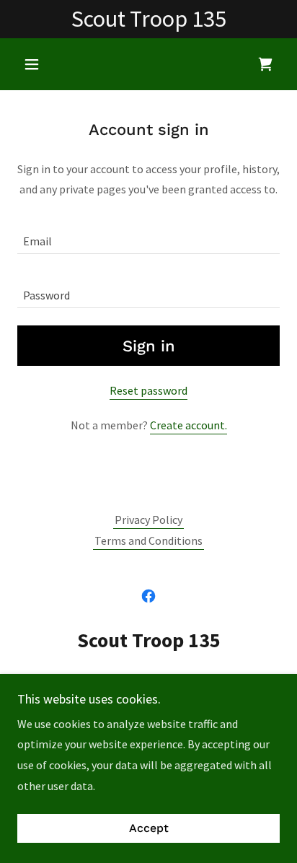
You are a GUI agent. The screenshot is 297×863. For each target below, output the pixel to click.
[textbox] (148, 235)
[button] (37, 64)
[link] (265, 64)
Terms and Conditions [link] (148, 540)
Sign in (149, 346)
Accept (149, 829)
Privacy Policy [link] (148, 519)
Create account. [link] (188, 425)
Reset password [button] (148, 390)
